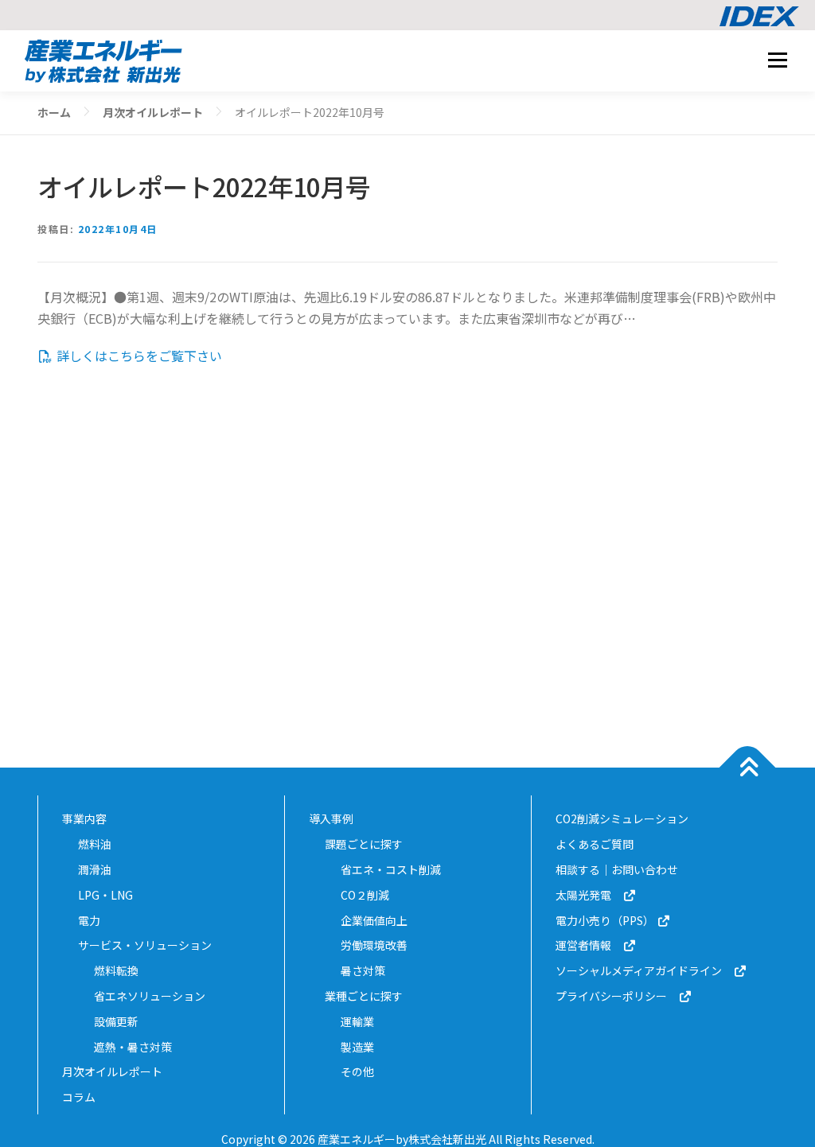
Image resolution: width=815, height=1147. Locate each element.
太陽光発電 (589, 895)
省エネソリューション (149, 996)
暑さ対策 (363, 970)
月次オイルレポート (112, 1071)
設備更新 (116, 1021)
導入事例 (331, 818)
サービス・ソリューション (145, 945)
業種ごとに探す (364, 996)
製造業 (357, 1047)
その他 (357, 1071)
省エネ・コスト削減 (391, 869)
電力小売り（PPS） (606, 920)
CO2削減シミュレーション (622, 818)
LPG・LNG (105, 895)
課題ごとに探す (364, 844)
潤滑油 (94, 869)
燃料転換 (116, 970)
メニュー (777, 59)
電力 (89, 920)
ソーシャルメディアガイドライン (644, 970)
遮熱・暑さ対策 (133, 1047)
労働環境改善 (374, 945)
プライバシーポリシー (617, 996)
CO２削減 (365, 895)
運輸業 (357, 1021)
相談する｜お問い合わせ (617, 869)
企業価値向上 (374, 920)
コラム (79, 1097)
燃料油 (94, 844)
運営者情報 (589, 945)
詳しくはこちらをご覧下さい (137, 355)
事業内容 (84, 818)
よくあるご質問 (595, 844)
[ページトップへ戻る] (747, 768)
